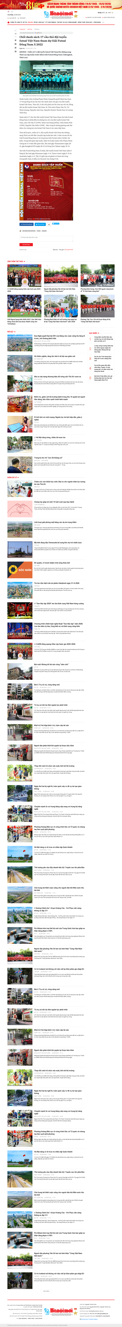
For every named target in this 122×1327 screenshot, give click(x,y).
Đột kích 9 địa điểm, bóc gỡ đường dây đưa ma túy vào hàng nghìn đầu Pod (103, 378)
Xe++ (35, 933)
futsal (38, 230)
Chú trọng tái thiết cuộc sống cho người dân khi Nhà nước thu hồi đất (59, 889)
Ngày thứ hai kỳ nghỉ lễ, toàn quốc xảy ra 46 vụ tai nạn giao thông (58, 787)
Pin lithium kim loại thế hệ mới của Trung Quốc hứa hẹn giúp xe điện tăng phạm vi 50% (59, 929)
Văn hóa (30, 22)
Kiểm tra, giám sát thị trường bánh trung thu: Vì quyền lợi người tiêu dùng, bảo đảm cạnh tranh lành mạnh (59, 398)
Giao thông (37, 791)
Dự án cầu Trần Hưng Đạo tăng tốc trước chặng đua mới (102, 358)
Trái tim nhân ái (39, 504)
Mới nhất (23, 18)
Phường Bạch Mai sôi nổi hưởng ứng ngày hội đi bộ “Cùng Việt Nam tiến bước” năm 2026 (60, 320)
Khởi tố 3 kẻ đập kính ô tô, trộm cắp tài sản (51, 725)
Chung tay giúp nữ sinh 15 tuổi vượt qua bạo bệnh (54, 502)
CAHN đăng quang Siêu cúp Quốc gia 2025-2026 (24, 290)
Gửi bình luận (26, 244)
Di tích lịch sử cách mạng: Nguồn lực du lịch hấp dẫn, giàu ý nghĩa (58, 418)
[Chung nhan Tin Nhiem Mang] (88, 1319)
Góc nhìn (37, 565)
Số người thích (69, 249)
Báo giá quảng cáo (103, 1313)
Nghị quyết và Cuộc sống (42, 341)
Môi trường (38, 440)
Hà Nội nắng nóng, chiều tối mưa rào (50, 437)
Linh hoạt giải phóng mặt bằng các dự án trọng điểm (55, 522)
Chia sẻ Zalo (41, 224)
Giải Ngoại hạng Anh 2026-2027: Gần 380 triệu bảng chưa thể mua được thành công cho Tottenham (24, 321)
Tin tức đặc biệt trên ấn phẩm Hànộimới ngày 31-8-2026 (56, 583)
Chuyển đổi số (38, 768)
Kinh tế (19, 22)
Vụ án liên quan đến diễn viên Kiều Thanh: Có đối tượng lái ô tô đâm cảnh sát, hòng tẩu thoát (103, 368)
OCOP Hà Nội (38, 379)
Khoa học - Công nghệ (93, 22)
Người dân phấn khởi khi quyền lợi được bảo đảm (54, 746)
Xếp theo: (55, 249)
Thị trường (37, 402)
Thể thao (36, 29)
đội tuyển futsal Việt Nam (29, 230)
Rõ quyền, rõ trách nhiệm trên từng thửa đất (52, 563)
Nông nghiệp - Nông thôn (76, 22)
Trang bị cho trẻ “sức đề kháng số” (48, 458)
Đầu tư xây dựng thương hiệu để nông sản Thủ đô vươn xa (57, 377)
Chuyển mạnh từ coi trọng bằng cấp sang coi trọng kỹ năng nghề (58, 807)
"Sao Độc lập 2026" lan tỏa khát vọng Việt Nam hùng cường (60, 603)
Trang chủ (22, 29)
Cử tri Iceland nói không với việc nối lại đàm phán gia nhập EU (59, 969)
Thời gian (61, 249)
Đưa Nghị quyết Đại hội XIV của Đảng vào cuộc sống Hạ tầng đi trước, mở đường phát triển (59, 337)
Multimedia (52, 22)
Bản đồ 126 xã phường (94, 17)
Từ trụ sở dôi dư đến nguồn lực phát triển (51, 705)
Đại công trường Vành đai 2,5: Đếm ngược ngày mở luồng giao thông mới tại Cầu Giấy (103, 349)
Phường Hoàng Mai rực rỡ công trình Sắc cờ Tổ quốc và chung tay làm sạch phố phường (59, 828)
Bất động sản (38, 359)
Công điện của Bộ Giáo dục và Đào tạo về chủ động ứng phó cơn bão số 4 (103, 339)
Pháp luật (37, 728)
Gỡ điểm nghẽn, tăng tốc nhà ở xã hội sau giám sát (54, 356)
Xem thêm (46, 1291)
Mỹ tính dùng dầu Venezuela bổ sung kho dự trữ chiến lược (58, 543)
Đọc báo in (12, 18)
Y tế (46, 22)
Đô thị (25, 22)
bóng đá (44, 230)
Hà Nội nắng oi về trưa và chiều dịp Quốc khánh (53, 847)
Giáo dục (41, 22)
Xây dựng (37, 525)
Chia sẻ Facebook (27, 224)
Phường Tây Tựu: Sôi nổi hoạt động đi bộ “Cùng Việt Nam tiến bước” (95, 320)
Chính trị (13, 22)
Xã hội (36, 22)
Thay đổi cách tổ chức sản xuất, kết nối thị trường (54, 766)
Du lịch (65, 22)
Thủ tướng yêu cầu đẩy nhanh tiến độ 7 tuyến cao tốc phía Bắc (59, 867)
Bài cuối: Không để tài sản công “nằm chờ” (51, 664)
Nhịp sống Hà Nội (109, 17)
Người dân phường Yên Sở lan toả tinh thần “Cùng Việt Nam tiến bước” (59, 290)
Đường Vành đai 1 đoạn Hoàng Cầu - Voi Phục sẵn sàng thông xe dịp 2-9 (57, 909)
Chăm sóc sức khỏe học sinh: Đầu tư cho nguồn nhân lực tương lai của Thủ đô (59, 483)
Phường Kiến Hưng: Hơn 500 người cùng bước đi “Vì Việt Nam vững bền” (97, 290)
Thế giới (59, 22)
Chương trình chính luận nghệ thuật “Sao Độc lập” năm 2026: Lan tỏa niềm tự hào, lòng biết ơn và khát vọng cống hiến (58, 625)
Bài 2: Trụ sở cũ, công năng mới (47, 685)
